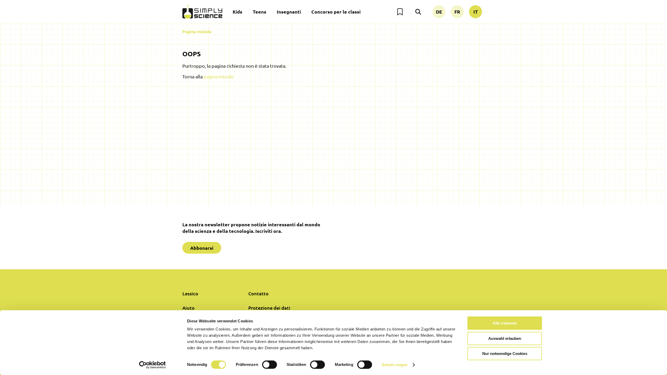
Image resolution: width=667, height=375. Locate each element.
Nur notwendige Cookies (504, 353)
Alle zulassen (505, 323)
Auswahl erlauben (504, 338)
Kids (237, 12)
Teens (259, 12)
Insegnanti (289, 12)
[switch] (269, 364)
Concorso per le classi (336, 12)
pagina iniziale (219, 76)
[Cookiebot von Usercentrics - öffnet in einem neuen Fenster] (152, 365)
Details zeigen (394, 364)
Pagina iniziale (196, 31)
